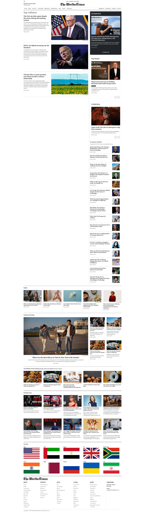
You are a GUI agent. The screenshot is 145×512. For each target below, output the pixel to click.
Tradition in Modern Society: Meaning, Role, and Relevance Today (91, 432)
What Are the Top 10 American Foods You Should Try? (99, 182)
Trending (26, 506)
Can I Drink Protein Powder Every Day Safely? (72, 304)
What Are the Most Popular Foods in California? (114, 351)
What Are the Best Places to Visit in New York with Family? (55, 357)
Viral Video (42, 495)
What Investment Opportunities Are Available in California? (99, 199)
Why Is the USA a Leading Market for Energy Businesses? (100, 234)
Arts (58, 484)
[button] (103, 52)
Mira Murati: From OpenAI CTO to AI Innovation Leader (100, 225)
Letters (42, 492)
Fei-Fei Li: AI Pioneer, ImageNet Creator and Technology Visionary (100, 243)
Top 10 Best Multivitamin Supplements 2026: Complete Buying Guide (90, 305)
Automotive (76, 484)
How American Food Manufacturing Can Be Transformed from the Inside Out (72, 386)
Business (26, 495)
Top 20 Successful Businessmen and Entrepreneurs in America (111, 408)
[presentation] (115, 97)
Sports (25, 501)
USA (67, 1)
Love (74, 495)
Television (59, 501)
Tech (25, 497)
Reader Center (93, 484)
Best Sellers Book (61, 490)
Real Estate (76, 501)
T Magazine (76, 505)
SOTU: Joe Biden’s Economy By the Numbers (36, 47)
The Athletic (93, 486)
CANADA (71, 1)
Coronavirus (26, 488)
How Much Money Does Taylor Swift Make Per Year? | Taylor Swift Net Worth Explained (72, 409)
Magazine (75, 497)
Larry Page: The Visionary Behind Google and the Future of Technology (100, 192)
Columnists (42, 486)
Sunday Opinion (44, 494)
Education (75, 488)
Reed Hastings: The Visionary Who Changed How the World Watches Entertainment (52, 432)
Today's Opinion (44, 484)
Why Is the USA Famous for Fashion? (98, 217)
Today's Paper (27, 505)
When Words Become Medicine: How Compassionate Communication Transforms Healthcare (111, 306)
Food (74, 490)
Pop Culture (59, 499)
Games (75, 486)
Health (75, 492)
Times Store (93, 503)
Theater (58, 503)
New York (26, 494)
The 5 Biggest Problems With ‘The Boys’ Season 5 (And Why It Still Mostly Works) (72, 432)
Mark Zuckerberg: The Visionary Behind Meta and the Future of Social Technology (99, 148)
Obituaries (26, 503)
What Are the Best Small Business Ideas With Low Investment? (100, 251)
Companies (107, 8)
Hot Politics (26, 492)
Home (25, 484)
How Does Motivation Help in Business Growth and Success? (99, 156)
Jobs (74, 494)
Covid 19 (119, 8)
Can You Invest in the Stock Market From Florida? (98, 269)
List (57, 492)
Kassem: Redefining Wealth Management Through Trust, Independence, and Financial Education (105, 38)
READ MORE (26, 31)
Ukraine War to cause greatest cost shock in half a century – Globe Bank (35, 77)
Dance (58, 494)
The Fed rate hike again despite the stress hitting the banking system (35, 18)
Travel (74, 506)
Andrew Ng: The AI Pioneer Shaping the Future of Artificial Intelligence (99, 261)
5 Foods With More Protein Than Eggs (91, 385)
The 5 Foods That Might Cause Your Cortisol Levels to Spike (112, 385)
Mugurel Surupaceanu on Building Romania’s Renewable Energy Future (103, 83)
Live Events (92, 494)
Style (74, 503)
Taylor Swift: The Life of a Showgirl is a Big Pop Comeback (105, 128)
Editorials (42, 488)
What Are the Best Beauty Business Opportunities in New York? (33, 304)
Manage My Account (95, 505)
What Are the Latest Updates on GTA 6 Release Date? (52, 408)
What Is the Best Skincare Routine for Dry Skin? (52, 304)
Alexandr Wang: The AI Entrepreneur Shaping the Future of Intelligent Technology (100, 278)
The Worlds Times (36, 510)
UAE (75, 1)
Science (25, 499)
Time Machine (93, 501)
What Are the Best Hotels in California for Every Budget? (98, 165)
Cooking (114, 8)
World (25, 486)
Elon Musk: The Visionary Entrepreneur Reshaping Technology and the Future (98, 209)
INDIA (77, 1)
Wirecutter (92, 488)
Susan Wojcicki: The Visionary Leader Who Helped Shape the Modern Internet (91, 409)
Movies (58, 495)
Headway (92, 492)
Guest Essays (43, 490)
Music (58, 497)
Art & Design (60, 486)
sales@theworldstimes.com (113, 490)
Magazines (101, 8)
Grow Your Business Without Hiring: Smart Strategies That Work (111, 432)
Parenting (75, 499)
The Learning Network (95, 495)
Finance (42, 497)
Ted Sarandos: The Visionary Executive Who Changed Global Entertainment (32, 432)
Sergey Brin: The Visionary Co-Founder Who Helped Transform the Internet (99, 174)
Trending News (27, 490)
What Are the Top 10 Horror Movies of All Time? (31, 408)
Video (91, 497)
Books (58, 488)
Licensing (92, 506)
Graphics (92, 499)
